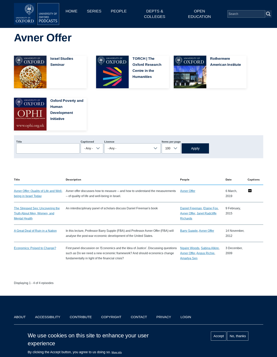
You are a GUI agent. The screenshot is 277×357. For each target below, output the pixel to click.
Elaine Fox (210, 208)
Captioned (87, 141)
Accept (218, 336)
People (119, 11)
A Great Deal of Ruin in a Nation (35, 230)
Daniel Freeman (191, 208)
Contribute (81, 317)
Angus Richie (205, 253)
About (20, 317)
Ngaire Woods (189, 248)
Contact (139, 317)
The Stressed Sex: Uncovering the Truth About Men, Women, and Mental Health (37, 213)
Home (71, 11)
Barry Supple (189, 230)
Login (186, 317)
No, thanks (238, 336)
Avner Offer (187, 191)
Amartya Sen (188, 258)
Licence (109, 141)
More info (117, 352)
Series (94, 11)
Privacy (163, 317)
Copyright (111, 317)
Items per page (171, 141)
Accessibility (47, 317)
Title (19, 141)
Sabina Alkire (210, 248)
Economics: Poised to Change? (35, 248)
